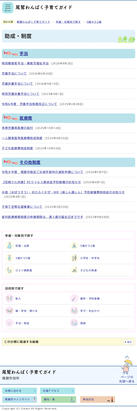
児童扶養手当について (17, 83)
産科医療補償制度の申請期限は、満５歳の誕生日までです (42, 216)
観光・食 (49, 399)
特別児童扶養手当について (20, 93)
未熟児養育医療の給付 (17, 127)
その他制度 (30, 162)
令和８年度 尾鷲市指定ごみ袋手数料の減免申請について (42, 172)
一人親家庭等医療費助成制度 (22, 138)
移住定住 (88, 399)
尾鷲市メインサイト (17, 399)
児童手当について (14, 73)
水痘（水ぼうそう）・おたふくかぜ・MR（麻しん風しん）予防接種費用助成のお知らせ (63, 192)
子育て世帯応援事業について (22, 206)
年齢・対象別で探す (68, 22)
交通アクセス (51, 391)
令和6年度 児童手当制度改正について (29, 104)
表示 (129, 342)
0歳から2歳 (94, 22)
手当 (24, 53)
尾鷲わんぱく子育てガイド (33, 22)
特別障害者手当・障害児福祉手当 (25, 63)
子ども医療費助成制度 (17, 148)
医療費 (26, 118)
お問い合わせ (13, 391)
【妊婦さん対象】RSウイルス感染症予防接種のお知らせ (41, 182)
